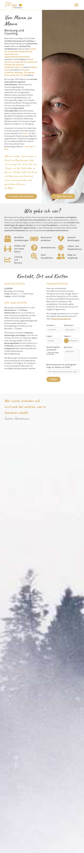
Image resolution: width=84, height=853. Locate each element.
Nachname (68, 325)
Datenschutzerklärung (61, 319)
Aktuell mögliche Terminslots (53, 348)
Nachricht (68, 347)
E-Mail (48, 336)
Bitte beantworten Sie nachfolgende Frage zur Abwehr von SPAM (61, 365)
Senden (53, 379)
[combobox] (66, 340)
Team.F (25, 133)
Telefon (67, 336)
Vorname (50, 325)
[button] (76, 5)
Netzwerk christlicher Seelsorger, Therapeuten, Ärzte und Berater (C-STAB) (19, 72)
